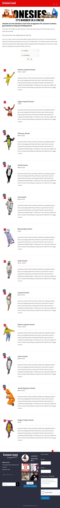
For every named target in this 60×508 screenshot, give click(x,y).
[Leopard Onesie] (9, 292)
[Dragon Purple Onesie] (9, 420)
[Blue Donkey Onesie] (9, 229)
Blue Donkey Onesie (25, 229)
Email (43, 468)
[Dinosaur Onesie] (9, 133)
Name (43, 459)
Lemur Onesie (23, 356)
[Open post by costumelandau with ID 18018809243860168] (34, 467)
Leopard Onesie (23, 293)
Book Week (27, 46)
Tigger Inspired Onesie (26, 101)
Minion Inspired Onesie (26, 324)
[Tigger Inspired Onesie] (9, 101)
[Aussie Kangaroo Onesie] (9, 388)
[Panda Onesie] (9, 165)
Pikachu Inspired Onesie (26, 70)
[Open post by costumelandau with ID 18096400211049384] (26, 467)
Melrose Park (43, 39)
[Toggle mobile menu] (57, 4)
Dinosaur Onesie (24, 133)
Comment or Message (47, 476)
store (6, 39)
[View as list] (31, 59)
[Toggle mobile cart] (53, 4)
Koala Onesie (22, 261)
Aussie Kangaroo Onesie (26, 388)
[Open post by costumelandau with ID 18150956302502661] (34, 476)
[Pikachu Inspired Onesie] (9, 69)
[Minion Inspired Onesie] (9, 324)
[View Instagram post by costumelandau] (28, 471)
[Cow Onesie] (9, 197)
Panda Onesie (23, 165)
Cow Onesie (22, 197)
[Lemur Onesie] (9, 356)
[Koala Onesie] (9, 261)
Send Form (45, 498)
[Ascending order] (38, 50)
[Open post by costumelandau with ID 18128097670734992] (26, 476)
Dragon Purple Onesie (26, 420)
